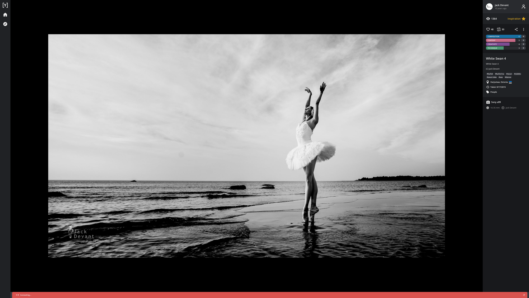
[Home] (5, 5)
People (493, 92)
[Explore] (5, 24)
